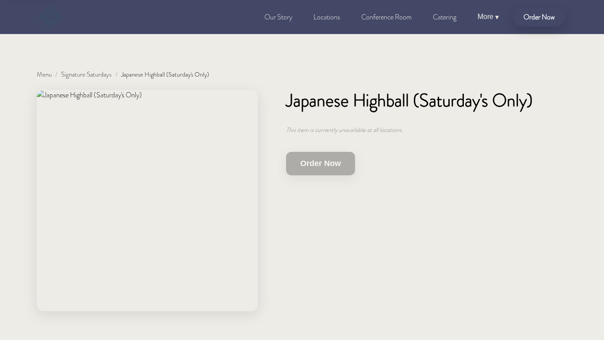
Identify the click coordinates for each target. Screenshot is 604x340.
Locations (326, 17)
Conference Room (386, 17)
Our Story (278, 17)
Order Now (539, 17)
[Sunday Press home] (49, 16)
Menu (44, 74)
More (488, 17)
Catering (444, 17)
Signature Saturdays (86, 74)
